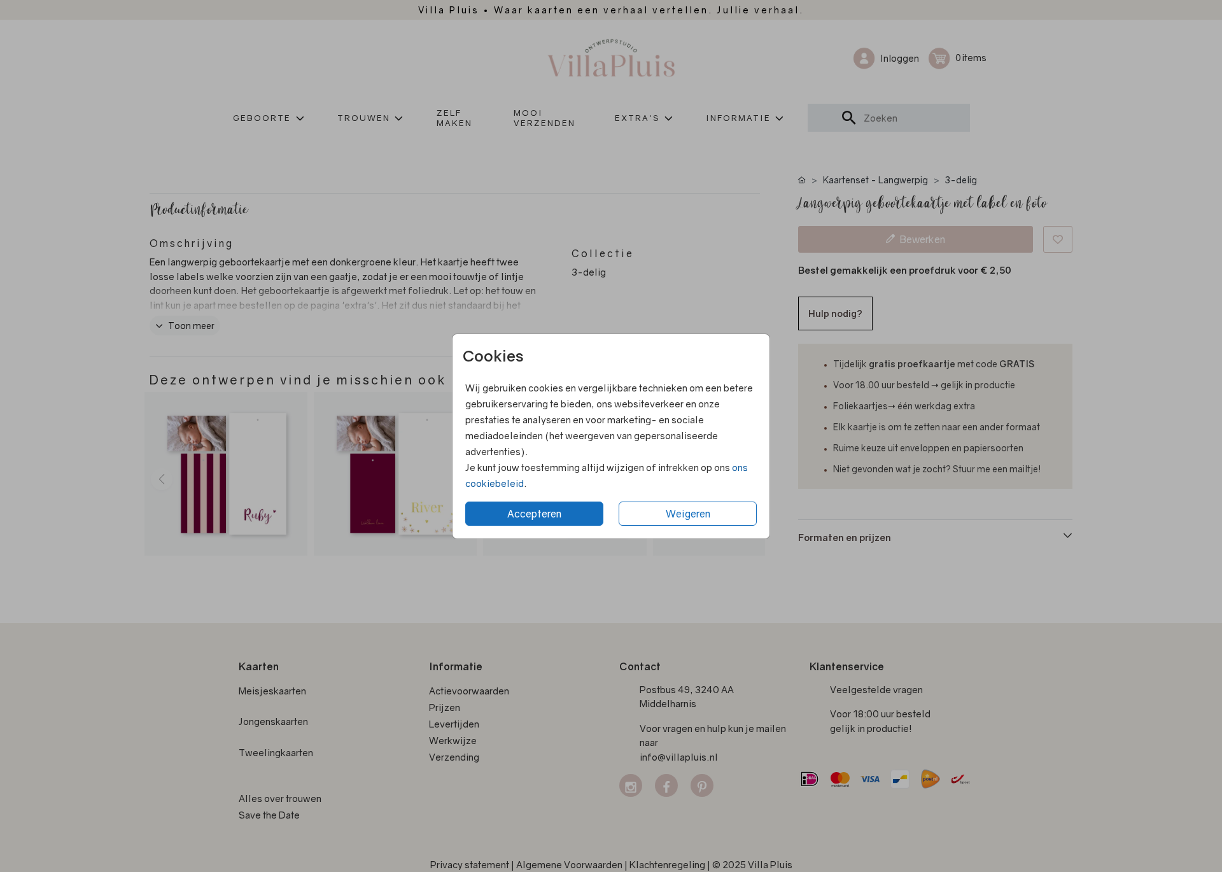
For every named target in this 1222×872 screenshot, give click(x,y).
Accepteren (534, 513)
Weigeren (688, 513)
